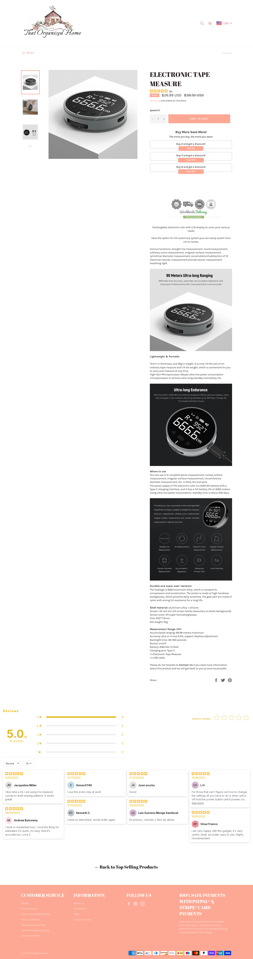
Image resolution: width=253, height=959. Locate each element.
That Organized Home (39, 953)
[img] (159, 91)
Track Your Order (30, 935)
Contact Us (80, 908)
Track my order (82, 919)
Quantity (155, 110)
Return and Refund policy (35, 914)
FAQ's (77, 914)
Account (227, 53)
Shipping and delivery (33, 925)
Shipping (155, 100)
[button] (80, 717)
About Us (79, 903)
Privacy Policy (29, 908)
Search (25, 903)
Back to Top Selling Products (128, 867)
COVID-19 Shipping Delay (35, 930)
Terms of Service (30, 919)
